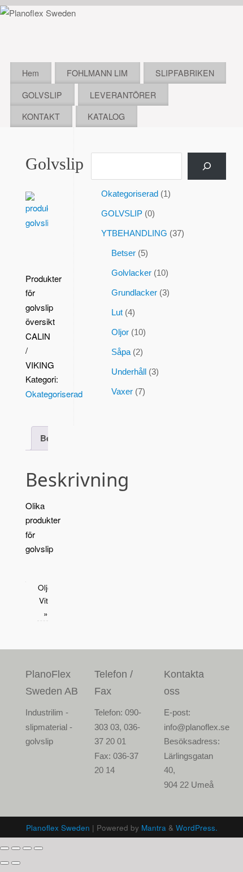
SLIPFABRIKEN (184, 73)
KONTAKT (41, 116)
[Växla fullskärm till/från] (15, 848)
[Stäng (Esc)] (38, 848)
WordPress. (197, 827)
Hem (30, 73)
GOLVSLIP (42, 95)
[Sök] (207, 166)
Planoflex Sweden (58, 827)
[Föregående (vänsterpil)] (4, 863)
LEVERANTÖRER (123, 95)
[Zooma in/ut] (4, 848)
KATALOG (106, 116)
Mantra (153, 827)
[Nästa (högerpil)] (15, 863)
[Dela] (27, 848)
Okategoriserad (54, 394)
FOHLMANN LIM (97, 73)
